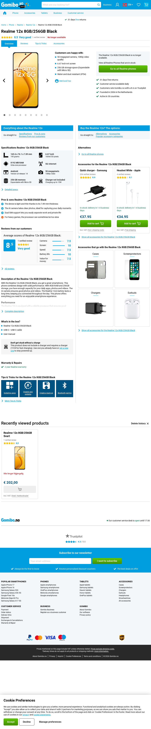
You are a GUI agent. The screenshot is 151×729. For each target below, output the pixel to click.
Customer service (75, 13)
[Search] (98, 4)
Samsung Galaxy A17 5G (11, 601)
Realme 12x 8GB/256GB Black (50, 25)
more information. (101, 651)
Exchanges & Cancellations (12, 620)
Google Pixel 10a (8, 595)
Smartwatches (124, 598)
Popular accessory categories (109, 136)
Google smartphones (48, 595)
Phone (15, 13)
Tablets (44, 13)
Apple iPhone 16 (7, 588)
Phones (44, 581)
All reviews (9, 269)
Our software (85, 612)
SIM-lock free (65, 81)
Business (58, 13)
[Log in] (117, 4)
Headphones (124, 595)
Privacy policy (85, 615)
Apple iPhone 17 (7, 585)
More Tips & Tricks (13, 401)
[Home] (4, 13)
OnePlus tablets (86, 595)
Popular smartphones (13, 581)
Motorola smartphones (49, 593)
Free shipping (130, 230)
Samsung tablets (86, 588)
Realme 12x (30, 25)
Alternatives (101, 134)
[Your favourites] (138, 4)
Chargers (122, 590)
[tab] (4, 115)
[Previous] (4, 80)
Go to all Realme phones (93, 154)
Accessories (29, 13)
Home (3, 25)
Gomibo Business (47, 610)
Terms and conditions (92, 656)
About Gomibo (85, 610)
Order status (6, 612)
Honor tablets (85, 593)
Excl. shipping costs (96, 230)
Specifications (25, 134)
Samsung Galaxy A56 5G (11, 593)
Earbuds (122, 593)
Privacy (52, 656)
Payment (4, 610)
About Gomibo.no (40, 656)
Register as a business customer (53, 612)
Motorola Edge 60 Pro (10, 598)
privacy (26, 715)
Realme (20, 25)
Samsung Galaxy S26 (9, 590)
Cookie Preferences (73, 656)
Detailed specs (11, 189)
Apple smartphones (48, 585)
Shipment (5, 618)
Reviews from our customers (32, 136)
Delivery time (6, 615)
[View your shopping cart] (146, 4)
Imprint (60, 656)
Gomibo (84, 606)
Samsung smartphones (49, 588)
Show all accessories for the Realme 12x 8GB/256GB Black (108, 237)
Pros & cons (39, 134)
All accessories (125, 601)
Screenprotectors (125, 588)
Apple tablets (85, 585)
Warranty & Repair (8, 623)
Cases (121, 585)
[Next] (47, 80)
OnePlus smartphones (49, 590)
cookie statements (42, 715)
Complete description (14, 311)
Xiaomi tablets (85, 590)
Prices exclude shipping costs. (103, 649)
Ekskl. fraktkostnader (20, 496)
